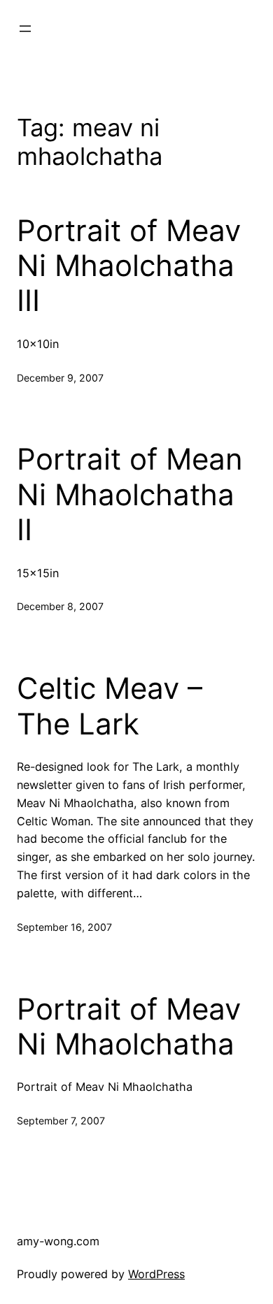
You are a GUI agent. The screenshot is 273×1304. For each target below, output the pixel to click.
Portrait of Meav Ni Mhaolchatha (129, 1027)
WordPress (156, 1274)
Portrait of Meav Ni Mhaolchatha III (129, 266)
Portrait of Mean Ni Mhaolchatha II (130, 494)
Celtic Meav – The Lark (109, 706)
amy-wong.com (58, 1241)
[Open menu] (25, 28)
